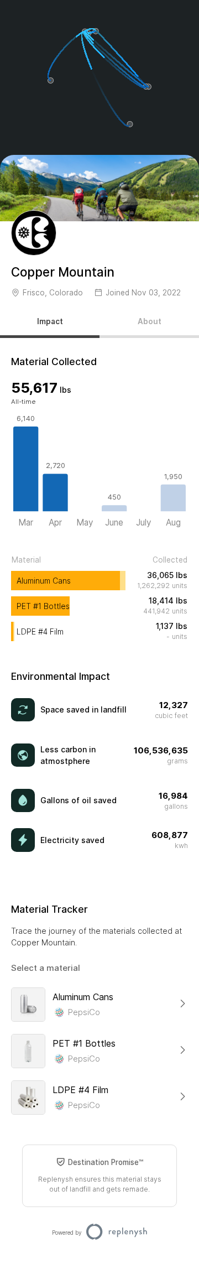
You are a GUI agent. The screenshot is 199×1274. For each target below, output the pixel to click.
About (149, 321)
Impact (50, 321)
